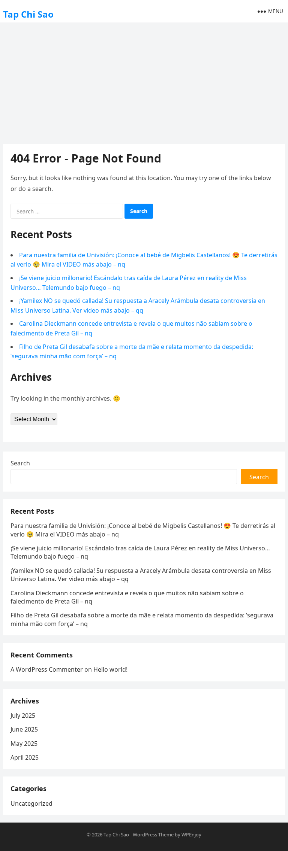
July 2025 (22, 715)
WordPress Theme (153, 834)
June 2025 (24, 729)
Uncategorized (31, 803)
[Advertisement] (144, 80)
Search (20, 463)
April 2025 (24, 757)
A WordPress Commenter (46, 669)
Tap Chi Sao (28, 14)
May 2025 (24, 743)
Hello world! (110, 669)
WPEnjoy (191, 834)
